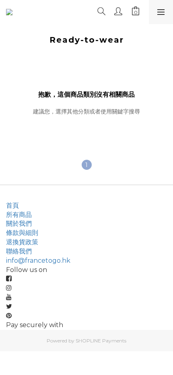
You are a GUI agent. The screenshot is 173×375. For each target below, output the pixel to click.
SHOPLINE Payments (101, 341)
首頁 (12, 205)
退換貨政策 (22, 242)
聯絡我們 (19, 251)
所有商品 (19, 214)
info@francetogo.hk (38, 260)
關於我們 (19, 223)
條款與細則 (22, 233)
